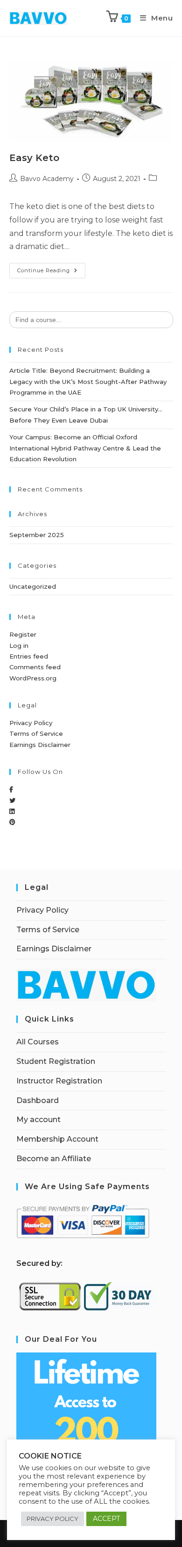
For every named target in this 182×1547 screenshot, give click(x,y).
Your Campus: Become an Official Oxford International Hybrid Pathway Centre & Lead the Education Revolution (85, 448)
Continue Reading (51, 268)
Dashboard (37, 1100)
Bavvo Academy (47, 179)
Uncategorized (32, 586)
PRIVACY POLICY (52, 1518)
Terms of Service (36, 733)
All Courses (37, 1041)
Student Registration (55, 1061)
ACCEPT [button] (106, 1518)
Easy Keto (34, 157)
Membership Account (57, 1139)
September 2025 (36, 534)
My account (38, 1119)
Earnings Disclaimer (39, 744)
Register (22, 634)
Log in (18, 645)
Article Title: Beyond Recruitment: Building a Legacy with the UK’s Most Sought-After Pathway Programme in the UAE (88, 381)
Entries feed (28, 656)
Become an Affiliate (53, 1158)
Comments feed (35, 667)
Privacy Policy (30, 722)
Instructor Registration (59, 1080)
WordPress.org (32, 678)
